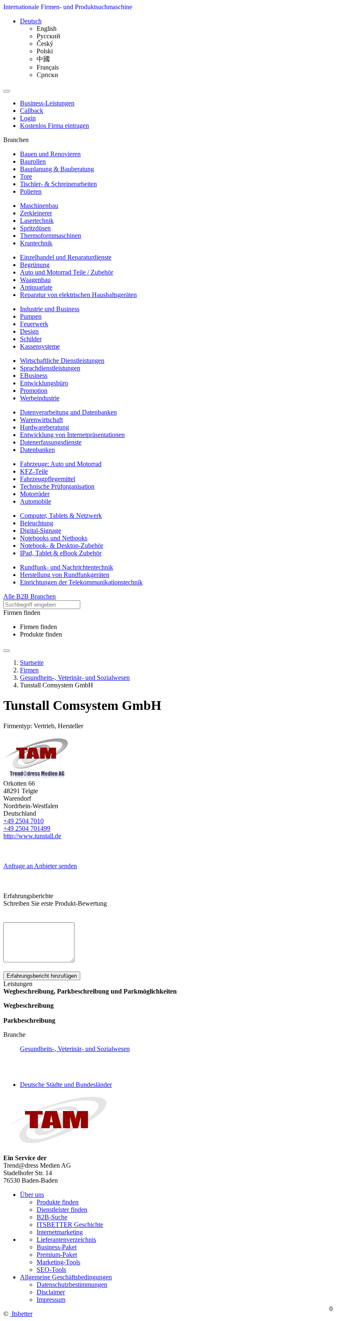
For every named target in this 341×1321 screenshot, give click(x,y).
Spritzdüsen (35, 228)
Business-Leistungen (47, 103)
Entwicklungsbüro (44, 383)
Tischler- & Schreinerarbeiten (58, 183)
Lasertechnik (37, 220)
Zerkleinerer (36, 213)
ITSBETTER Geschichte (70, 1224)
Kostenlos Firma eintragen (54, 125)
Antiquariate (36, 287)
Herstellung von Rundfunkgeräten (64, 574)
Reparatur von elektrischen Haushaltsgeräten (78, 294)
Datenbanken (37, 449)
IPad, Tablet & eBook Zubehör (60, 553)
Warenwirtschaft (41, 419)
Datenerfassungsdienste (51, 442)
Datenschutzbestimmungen (72, 1284)
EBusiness (33, 375)
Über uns (32, 1194)
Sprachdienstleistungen (50, 368)
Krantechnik (36, 243)
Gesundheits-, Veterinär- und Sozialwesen (75, 1048)
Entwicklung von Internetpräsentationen (72, 434)
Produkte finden (41, 634)
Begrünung (34, 264)
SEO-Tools (51, 1269)
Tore (26, 176)
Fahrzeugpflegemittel (47, 478)
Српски (47, 74)
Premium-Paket (57, 1254)
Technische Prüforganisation (57, 486)
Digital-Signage (40, 530)
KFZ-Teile (34, 471)
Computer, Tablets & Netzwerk (61, 515)
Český (45, 43)
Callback (31, 110)
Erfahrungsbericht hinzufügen (42, 976)
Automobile (35, 501)
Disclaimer (51, 1292)
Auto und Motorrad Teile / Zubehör (66, 272)
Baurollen (33, 161)
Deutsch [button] (31, 21)
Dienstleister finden (62, 1209)
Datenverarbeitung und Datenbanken (68, 412)
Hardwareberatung (44, 427)
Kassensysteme (40, 346)
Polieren (31, 191)
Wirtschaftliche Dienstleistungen (62, 360)
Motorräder (34, 493)
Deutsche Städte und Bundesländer (66, 1084)
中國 (43, 58)
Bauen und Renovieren (50, 153)
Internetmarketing (60, 1232)
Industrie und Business (49, 308)
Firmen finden (38, 626)
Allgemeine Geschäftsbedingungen (66, 1277)
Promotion (33, 390)
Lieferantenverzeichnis (66, 1239)
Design (29, 331)
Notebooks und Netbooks (53, 538)
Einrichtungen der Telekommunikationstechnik (81, 582)
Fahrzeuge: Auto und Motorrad (60, 463)
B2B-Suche (52, 1217)
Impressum (51, 1299)
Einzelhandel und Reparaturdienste (65, 257)
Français (48, 67)
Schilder (31, 338)
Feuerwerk (34, 323)
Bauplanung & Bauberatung (57, 168)
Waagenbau (35, 279)
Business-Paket (57, 1247)
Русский (48, 36)
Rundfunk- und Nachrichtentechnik (66, 567)
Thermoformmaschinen (50, 235)
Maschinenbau (39, 205)
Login (28, 118)
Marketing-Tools (58, 1262)
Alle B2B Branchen (29, 596)
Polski (45, 51)
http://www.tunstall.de (32, 835)
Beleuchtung (36, 523)
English (47, 28)
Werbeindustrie (39, 398)
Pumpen (31, 316)
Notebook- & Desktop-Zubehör (61, 545)
